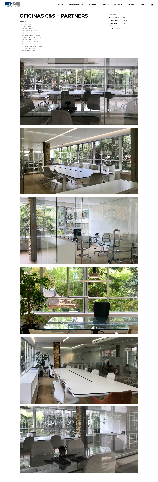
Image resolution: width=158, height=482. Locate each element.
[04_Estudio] (79, 300)
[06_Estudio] (79, 370)
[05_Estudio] (79, 439)
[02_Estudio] (79, 161)
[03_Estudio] (79, 230)
